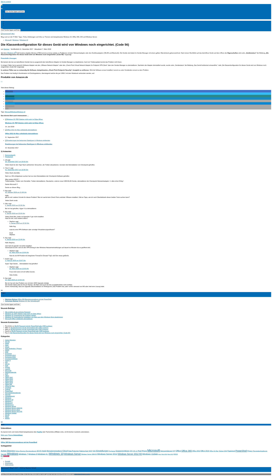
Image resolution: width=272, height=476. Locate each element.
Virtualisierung (10, 396)
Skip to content (6, 2)
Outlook (7, 389)
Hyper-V (8, 360)
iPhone (7, 367)
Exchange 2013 (10, 355)
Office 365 (8, 384)
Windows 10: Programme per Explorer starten (20, 315)
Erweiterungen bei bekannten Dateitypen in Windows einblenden (28, 144)
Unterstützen (9, 17)
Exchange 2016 (10, 357)
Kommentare (10, 155)
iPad (6, 365)
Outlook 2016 (223, 451)
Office (7, 376)
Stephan (6, 49)
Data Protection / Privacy (13, 348)
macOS (7, 369)
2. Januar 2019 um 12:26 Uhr (15, 205)
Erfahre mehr (85, 474)
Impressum (9, 463)
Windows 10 (24, 40)
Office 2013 (9, 381)
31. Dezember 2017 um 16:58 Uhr (16, 170)
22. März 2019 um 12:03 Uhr (19, 268)
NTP (6, 374)
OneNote (8, 387)
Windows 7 (8, 401)
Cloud (7, 347)
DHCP (7, 350)
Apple (7, 343)
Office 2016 (9, 382)
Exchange (8, 353)
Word (7, 416)
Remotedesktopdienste (13, 393)
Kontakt (7, 461)
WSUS (7, 418)
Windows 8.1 (9, 405)
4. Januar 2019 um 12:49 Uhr (15, 239)
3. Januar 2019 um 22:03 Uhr (15, 213)
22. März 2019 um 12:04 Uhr (19, 252)
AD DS (7, 342)
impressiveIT (9, 18)
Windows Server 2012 (12, 410)
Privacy (250, 451)
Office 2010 (9, 379)
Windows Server (10, 406)
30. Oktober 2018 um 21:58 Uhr (16, 192)
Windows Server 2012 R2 (13, 411)
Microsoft (8, 40)
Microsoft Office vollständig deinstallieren (19, 319)
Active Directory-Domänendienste (26, 451)
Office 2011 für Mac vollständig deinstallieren (21, 133)
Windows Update (10, 413)
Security (8, 394)
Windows (16, 40)
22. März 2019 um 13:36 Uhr (15, 280)
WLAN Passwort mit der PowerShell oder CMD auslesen (33, 326)
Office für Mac (10, 386)
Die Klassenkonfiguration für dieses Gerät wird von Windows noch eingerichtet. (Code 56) (40, 333)
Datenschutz (83, 451)
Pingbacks (9, 157)
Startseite (8, 15)
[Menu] (2, 8)
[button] (9, 91)
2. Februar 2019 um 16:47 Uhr (15, 260)
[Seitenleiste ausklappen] (2, 290)
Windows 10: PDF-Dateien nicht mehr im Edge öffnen (24, 123)
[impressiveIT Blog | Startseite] (8, 5)
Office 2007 (9, 377)
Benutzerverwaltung (54, 451)
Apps (6, 345)
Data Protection (73, 451)
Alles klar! (77, 474)
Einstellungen (102, 451)
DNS (6, 352)
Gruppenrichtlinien (11, 359)
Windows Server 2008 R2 (13, 408)
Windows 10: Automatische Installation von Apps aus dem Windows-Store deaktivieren (34, 317)
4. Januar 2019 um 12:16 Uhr (19, 223)
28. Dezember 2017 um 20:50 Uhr (16, 161)
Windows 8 (8, 403)
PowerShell (9, 391)
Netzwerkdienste (10, 372)
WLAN (7, 415)
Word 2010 (164, 454)
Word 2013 (170, 454)
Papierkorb (231, 451)
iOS (6, 362)
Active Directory (10, 340)
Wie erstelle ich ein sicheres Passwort (17, 312)
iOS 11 (7, 364)
